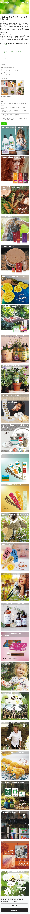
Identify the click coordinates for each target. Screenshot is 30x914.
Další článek (21, 52)
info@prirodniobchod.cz (9, 67)
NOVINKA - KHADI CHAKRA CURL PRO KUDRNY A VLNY (13, 104)
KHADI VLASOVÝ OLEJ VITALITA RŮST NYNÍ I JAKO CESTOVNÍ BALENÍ (14, 111)
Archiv (3, 123)
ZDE (6, 44)
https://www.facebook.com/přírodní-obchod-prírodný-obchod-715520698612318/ (16, 73)
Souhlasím (14, 910)
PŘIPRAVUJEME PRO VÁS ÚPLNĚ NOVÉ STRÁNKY (13, 107)
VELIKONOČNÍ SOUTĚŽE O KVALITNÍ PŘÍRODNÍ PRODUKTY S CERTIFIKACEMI (13, 115)
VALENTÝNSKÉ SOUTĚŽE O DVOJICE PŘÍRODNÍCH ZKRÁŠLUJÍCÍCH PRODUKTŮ (14, 119)
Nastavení (14, 905)
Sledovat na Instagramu (8, 96)
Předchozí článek (10, 52)
